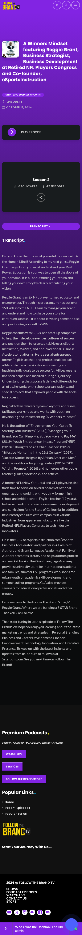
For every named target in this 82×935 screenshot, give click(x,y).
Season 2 (41, 179)
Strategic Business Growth (23, 94)
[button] (71, 924)
